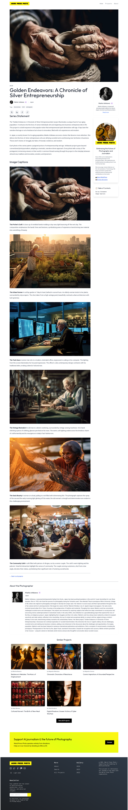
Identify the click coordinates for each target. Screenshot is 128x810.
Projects (108, 3)
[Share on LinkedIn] (17, 112)
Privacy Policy (16, 801)
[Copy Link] (27, 112)
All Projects (59, 772)
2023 (11, 86)
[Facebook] (18, 768)
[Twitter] (14, 768)
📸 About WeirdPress (101, 177)
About (116, 3)
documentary (17, 107)
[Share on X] (12, 112)
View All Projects (64, 720)
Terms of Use (24, 800)
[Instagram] (11, 768)
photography (29, 107)
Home (101, 3)
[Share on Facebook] (22, 112)
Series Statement (19, 116)
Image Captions (19, 162)
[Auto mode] (11, 772)
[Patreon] (21, 768)
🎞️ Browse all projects (101, 179)
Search (56, 769)
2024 (78, 766)
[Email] (25, 768)
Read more (106, 112)
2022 (78, 772)
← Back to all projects (16, 576)
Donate (109, 742)
